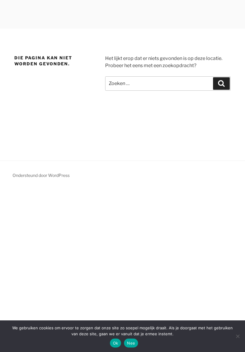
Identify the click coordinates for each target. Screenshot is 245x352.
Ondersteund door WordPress (41, 175)
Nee (131, 343)
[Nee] (238, 336)
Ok (115, 343)
